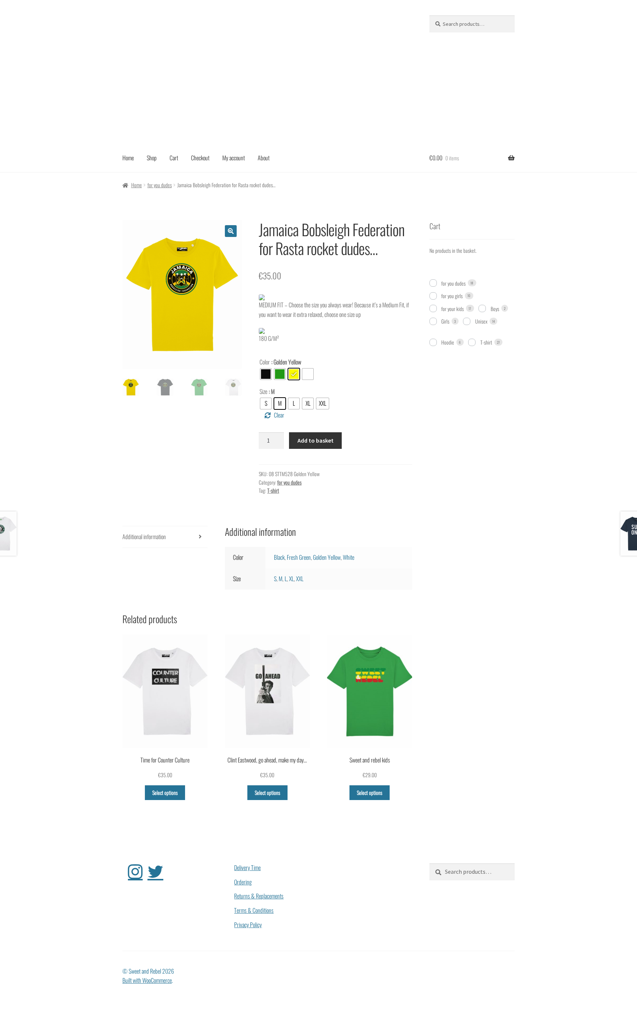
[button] (231, 231)
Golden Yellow (327, 557)
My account (233, 157)
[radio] (265, 374)
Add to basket (315, 440)
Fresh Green (299, 557)
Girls (445, 321)
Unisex (481, 321)
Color (265, 361)
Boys (495, 309)
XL (291, 578)
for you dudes (159, 185)
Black (279, 557)
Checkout (200, 157)
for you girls (452, 296)
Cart (174, 157)
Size (263, 391)
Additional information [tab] (144, 536)
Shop (152, 157)
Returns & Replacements (258, 895)
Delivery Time (247, 867)
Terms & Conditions (254, 910)
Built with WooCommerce (147, 980)
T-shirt (273, 490)
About (263, 157)
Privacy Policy (248, 924)
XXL (299, 578)
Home (128, 157)
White (348, 557)
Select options (165, 792)
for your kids (452, 309)
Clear (279, 415)
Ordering (243, 881)
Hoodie (447, 342)
